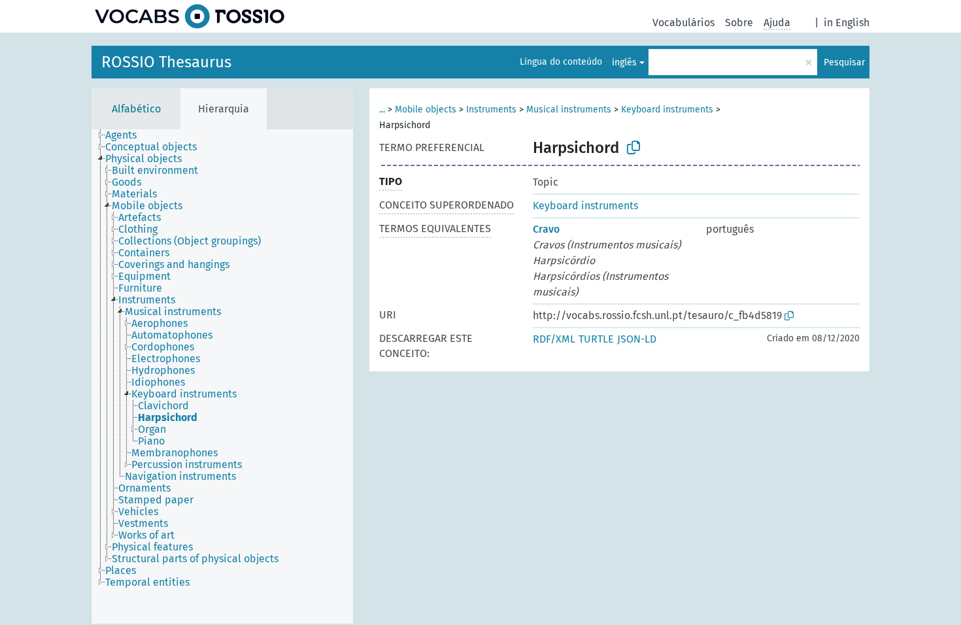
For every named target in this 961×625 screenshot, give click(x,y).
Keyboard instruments (667, 109)
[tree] (222, 376)
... (382, 109)
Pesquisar (844, 62)
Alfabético (136, 109)
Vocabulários (683, 22)
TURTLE (596, 339)
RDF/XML (554, 339)
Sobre (739, 22)
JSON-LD (636, 339)
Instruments (491, 109)
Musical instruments (568, 109)
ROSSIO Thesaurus (166, 62)
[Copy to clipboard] (633, 148)
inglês (624, 62)
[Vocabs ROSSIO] (190, 16)
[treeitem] (126, 135)
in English (846, 22)
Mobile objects (425, 109)
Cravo (546, 229)
